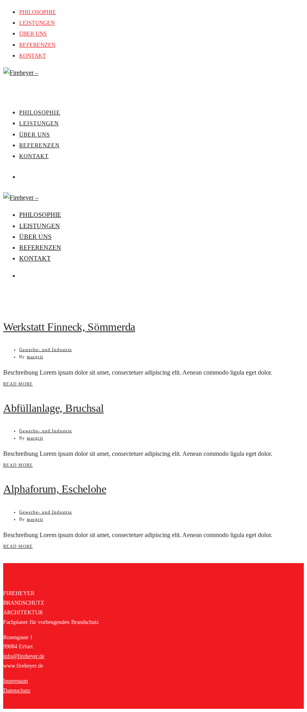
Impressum (15, 681)
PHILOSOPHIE (37, 12)
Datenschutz (16, 691)
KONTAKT (32, 56)
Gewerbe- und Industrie (45, 349)
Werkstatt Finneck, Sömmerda (69, 327)
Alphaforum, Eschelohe (54, 489)
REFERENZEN (37, 45)
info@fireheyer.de (23, 656)
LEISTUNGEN (37, 23)
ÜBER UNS (33, 34)
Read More (18, 383)
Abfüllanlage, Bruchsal (53, 408)
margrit (35, 356)
